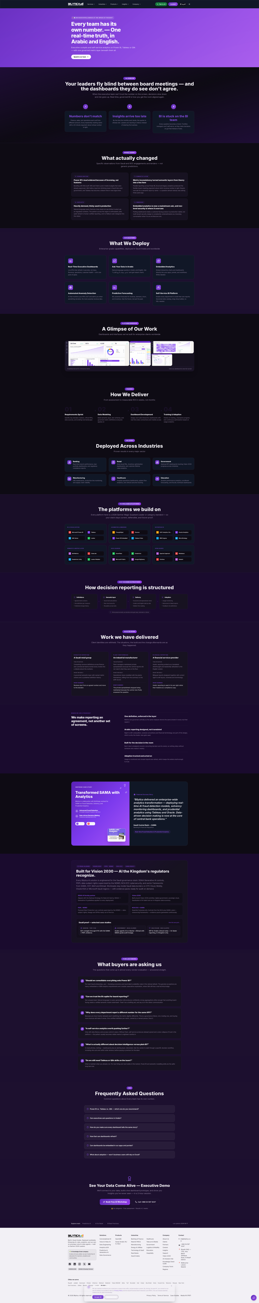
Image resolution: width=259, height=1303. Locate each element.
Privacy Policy (118, 1290)
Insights (124, 4)
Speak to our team (80, 57)
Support (165, 1253)
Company (136, 4)
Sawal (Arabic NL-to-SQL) (121, 1243)
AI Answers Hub (168, 1259)
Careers (165, 1247)
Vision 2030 (167, 1256)
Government (150, 1244)
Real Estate (135, 1253)
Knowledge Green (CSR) (168, 1262)
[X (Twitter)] (84, 1264)
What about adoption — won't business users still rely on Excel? (115, 1155)
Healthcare (150, 1239)
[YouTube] (89, 1264)
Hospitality (149, 1253)
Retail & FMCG (136, 1242)
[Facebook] (70, 1264)
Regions (165, 1269)
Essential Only (111, 1297)
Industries (102, 4)
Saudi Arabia (135, 1256)
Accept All (97, 1297)
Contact (173, 4)
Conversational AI (105, 1239)
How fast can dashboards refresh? (103, 1136)
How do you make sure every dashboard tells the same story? (114, 1127)
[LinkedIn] (74, 1264)
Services (90, 4)
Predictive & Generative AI (104, 1251)
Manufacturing (136, 1244)
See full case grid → (174, 922)
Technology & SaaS (137, 1250)
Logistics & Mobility (152, 1247)
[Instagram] (79, 1264)
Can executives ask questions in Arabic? (105, 1118)
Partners (165, 1244)
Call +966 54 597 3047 (147, 1202)
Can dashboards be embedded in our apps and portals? (111, 1145)
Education (149, 1250)
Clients (165, 1242)
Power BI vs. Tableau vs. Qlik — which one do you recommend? (114, 1109)
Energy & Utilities (136, 1247)
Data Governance (105, 1255)
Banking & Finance (137, 1239)
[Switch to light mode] (189, 4)
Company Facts (168, 1266)
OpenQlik (118, 1239)
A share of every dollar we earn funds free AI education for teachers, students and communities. (82, 1255)
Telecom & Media (152, 1242)
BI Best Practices (113, 1223)
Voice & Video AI (105, 1242)
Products (113, 4)
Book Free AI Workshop (116, 1202)
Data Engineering (105, 1244)
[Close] (171, 1286)
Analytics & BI (104, 1247)
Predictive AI (86, 1223)
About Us (166, 1239)
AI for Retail (99, 1223)
